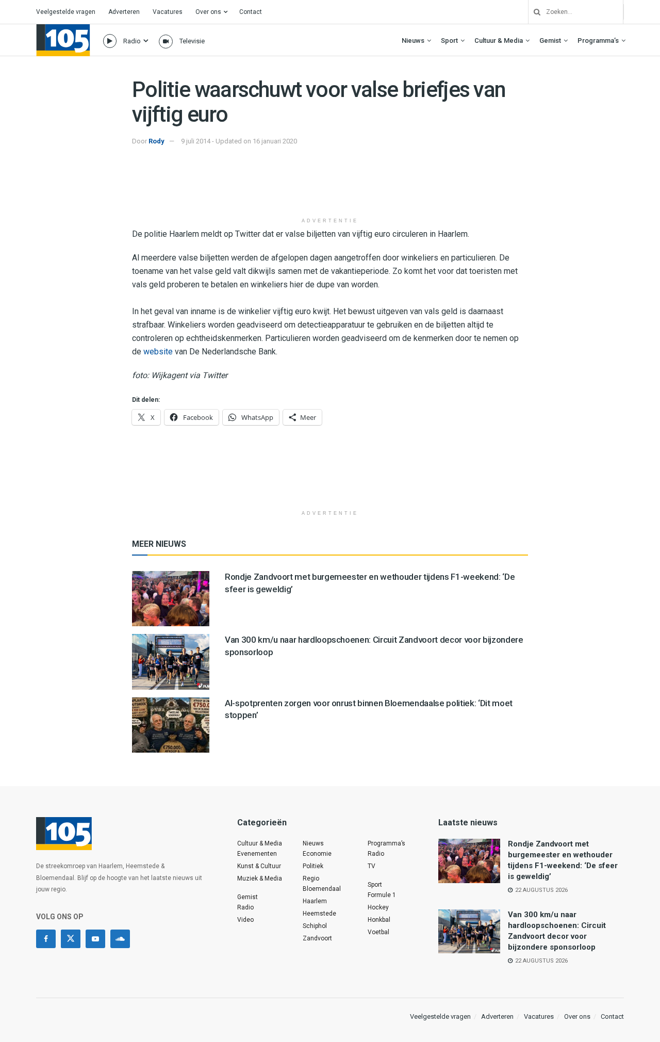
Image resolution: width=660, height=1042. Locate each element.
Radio (132, 41)
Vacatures (168, 11)
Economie (317, 853)
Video (245, 919)
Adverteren (124, 11)
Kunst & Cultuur (259, 866)
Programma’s (598, 40)
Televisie (192, 41)
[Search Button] (533, 12)
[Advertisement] (330, 186)
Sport (449, 40)
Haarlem (315, 901)
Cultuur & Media (498, 40)
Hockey (378, 907)
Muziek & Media (259, 878)
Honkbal (379, 919)
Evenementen (257, 853)
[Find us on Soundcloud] (120, 939)
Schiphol (315, 926)
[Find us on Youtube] (95, 939)
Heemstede (319, 913)
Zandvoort (317, 938)
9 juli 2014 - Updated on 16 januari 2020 (239, 141)
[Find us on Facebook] (46, 939)
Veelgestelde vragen (65, 11)
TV (371, 866)
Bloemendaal (322, 888)
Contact (250, 11)
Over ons (208, 11)
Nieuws (413, 40)
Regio (311, 878)
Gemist (550, 40)
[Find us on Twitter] (70, 939)
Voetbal (378, 932)
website (158, 351)
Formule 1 (382, 895)
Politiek (313, 866)
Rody (156, 141)
